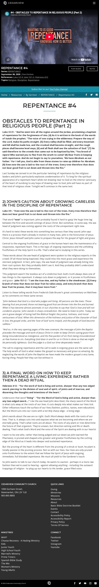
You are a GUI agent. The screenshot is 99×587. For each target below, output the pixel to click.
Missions (55, 495)
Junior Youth (7, 547)
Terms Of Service (60, 525)
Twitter (55, 540)
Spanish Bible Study (11, 560)
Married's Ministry (10, 553)
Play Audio (76, 69)
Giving (54, 489)
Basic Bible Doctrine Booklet (65, 505)
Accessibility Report (61, 518)
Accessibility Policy (60, 515)
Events (54, 508)
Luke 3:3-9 (18, 77)
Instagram (56, 543)
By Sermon (31, 94)
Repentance (33, 80)
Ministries (56, 492)
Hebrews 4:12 (41, 77)
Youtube (55, 547)
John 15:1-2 (29, 77)
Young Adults (8, 570)
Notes (92, 69)
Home (4, 94)
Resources (16, 94)
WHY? (4, 537)
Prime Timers (8, 556)
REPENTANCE (14, 71)
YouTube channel (59, 89)
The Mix (5, 563)
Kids (3, 543)
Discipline (22, 80)
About (54, 502)
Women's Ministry (10, 566)
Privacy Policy (58, 521)
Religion (12, 80)
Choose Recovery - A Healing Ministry (20, 540)
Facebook (56, 537)
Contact (55, 512)
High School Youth (10, 550)
